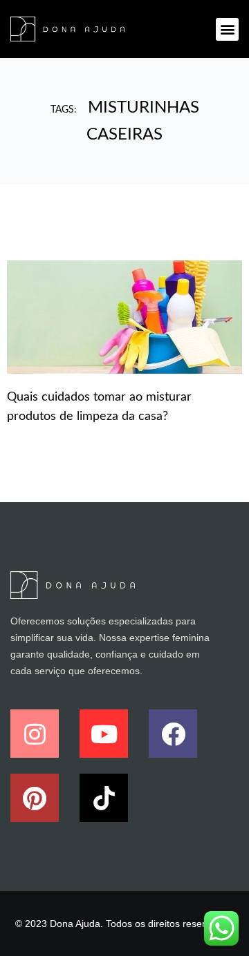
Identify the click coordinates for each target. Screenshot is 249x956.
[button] (227, 29)
